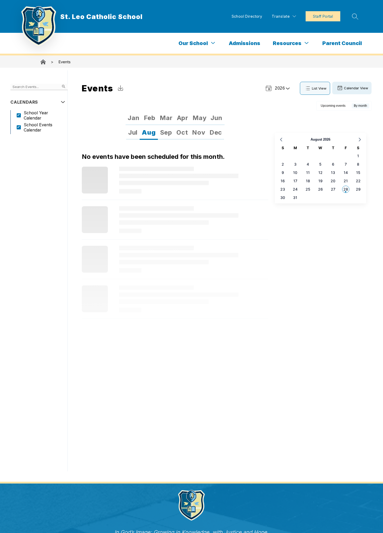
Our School (193, 43)
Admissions (244, 43)
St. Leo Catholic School (43, 61)
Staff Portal (323, 16)
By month (360, 106)
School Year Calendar (36, 115)
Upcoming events (333, 106)
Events (64, 61)
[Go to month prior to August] (281, 139)
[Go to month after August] (359, 139)
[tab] (133, 118)
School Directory (247, 16)
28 (345, 189)
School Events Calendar (38, 127)
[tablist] (175, 118)
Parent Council (342, 43)
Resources (287, 43)
